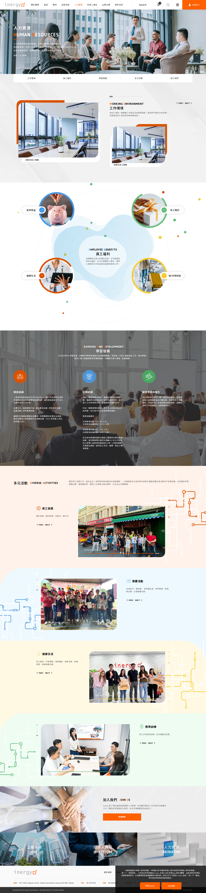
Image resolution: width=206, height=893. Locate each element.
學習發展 (103, 78)
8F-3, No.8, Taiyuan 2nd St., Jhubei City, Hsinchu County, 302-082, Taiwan (46, 883)
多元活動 (139, 78)
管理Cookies (150, 886)
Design (56, 890)
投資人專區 (92, 5)
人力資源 (78, 5)
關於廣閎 (35, 5)
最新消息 (119, 5)
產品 (46, 5)
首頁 (15, 55)
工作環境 (31, 78)
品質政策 (66, 5)
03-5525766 (91, 883)
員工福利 (67, 78)
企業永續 (106, 5)
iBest (62, 890)
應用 (55, 5)
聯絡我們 (143, 5)
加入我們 (174, 78)
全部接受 (171, 886)
